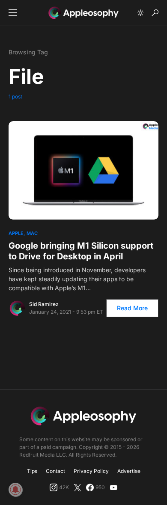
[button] (13, 12)
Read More (132, 308)
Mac (32, 233)
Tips (32, 471)
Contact (55, 471)
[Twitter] (77, 487)
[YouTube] (113, 487)
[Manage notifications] (15, 489)
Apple (16, 233)
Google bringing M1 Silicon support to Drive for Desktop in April (81, 251)
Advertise (128, 471)
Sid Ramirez (44, 304)
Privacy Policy (91, 471)
